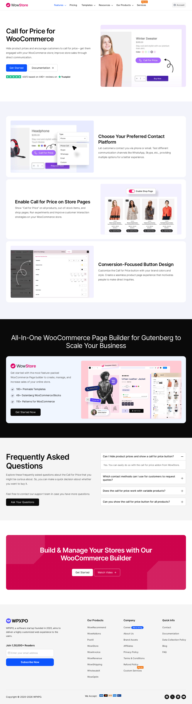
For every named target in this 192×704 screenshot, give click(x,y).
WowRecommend (96, 627)
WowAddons (94, 633)
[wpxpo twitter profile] (172, 697)
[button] (107, 572)
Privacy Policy (131, 652)
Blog (164, 645)
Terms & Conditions (134, 658)
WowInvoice (93, 652)
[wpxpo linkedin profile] (178, 697)
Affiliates (128, 645)
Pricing (73, 5)
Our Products (123, 5)
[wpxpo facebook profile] (167, 697)
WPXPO (37, 696)
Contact (166, 627)
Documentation (170, 633)
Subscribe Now (30, 662)
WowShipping (94, 664)
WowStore (92, 645)
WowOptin (93, 676)
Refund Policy (131, 664)
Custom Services (133, 670)
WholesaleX (93, 670)
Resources (104, 5)
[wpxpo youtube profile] (183, 697)
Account (180, 5)
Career (133, 627)
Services (141, 5)
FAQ (164, 652)
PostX (90, 639)
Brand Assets (131, 639)
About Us (129, 633)
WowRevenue (94, 658)
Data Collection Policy (174, 639)
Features (58, 5)
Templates (87, 5)
